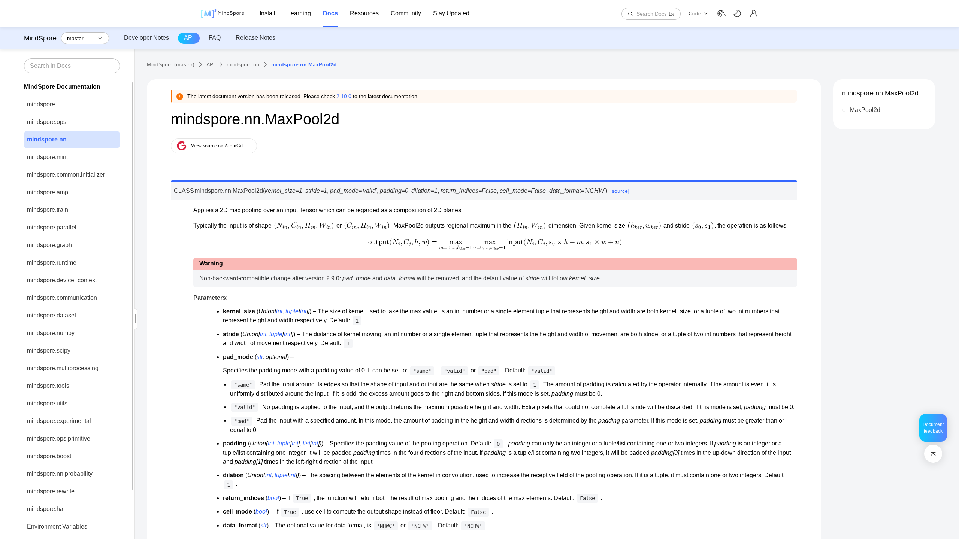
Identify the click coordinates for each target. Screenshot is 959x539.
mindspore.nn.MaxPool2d (880, 93)
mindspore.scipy (48, 350)
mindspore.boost (49, 456)
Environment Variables (57, 526)
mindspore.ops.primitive (58, 438)
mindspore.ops (46, 122)
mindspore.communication (62, 298)
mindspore (41, 104)
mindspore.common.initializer (66, 174)
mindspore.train (47, 210)
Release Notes (255, 37)
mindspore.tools (48, 386)
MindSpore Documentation (62, 86)
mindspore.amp (47, 192)
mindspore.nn (47, 139)
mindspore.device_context (62, 280)
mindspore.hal (46, 509)
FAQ (215, 37)
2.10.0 (343, 96)
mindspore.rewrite (51, 491)
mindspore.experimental (59, 421)
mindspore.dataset (51, 315)
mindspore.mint (47, 157)
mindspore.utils (47, 403)
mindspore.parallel (51, 227)
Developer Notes (146, 37)
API (189, 37)
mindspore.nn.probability (60, 474)
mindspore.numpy (51, 333)
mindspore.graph (49, 245)
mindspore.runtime (51, 262)
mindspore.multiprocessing (63, 368)
